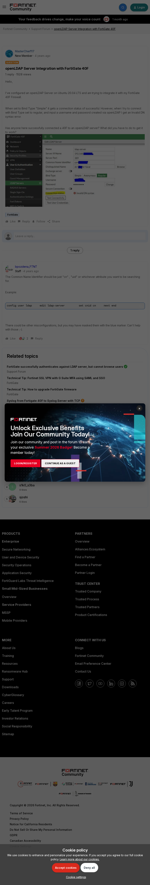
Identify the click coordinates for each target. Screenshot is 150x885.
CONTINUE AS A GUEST (60, 463)
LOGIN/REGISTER (25, 463)
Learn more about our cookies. (79, 859)
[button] (75, 877)
